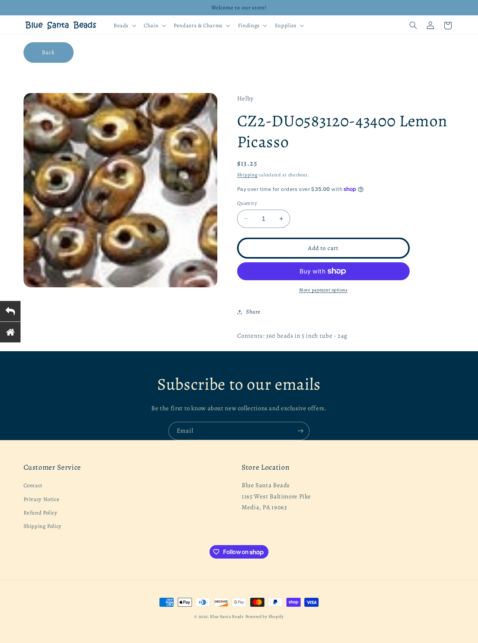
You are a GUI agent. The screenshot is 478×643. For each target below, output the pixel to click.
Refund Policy (41, 512)
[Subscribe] (300, 431)
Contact (33, 485)
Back (48, 52)
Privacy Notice (42, 499)
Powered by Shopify (264, 616)
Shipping (247, 174)
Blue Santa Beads (227, 616)
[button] (124, 25)
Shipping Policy (43, 526)
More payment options (323, 290)
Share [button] (253, 311)
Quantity (247, 203)
